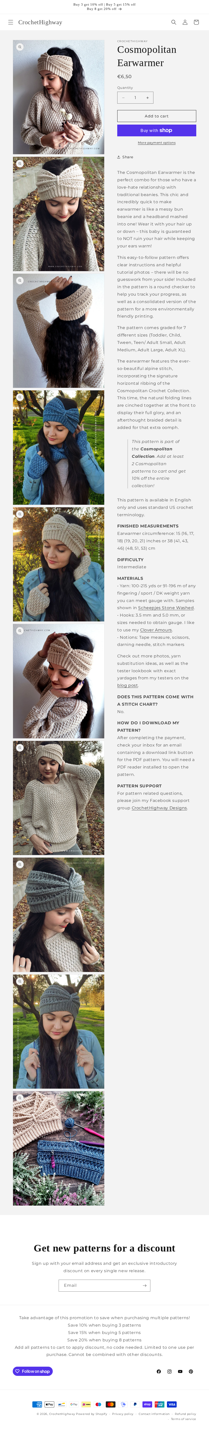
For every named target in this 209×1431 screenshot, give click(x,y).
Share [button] (127, 157)
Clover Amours (156, 630)
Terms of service (183, 1419)
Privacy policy (123, 1414)
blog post (127, 685)
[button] (10, 22)
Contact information (154, 1414)
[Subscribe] (144, 1286)
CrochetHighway (62, 1414)
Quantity (125, 88)
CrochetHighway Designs (159, 807)
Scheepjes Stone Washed (166, 607)
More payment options (157, 143)
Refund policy (185, 1414)
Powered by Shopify (91, 1414)
